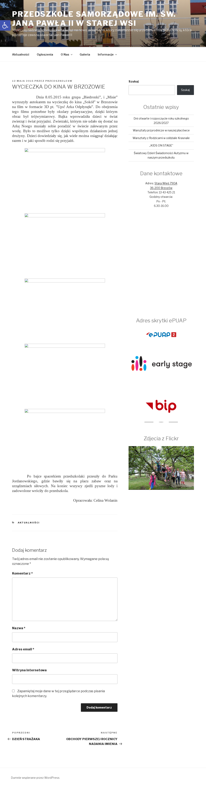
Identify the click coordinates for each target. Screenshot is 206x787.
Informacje (106, 54)
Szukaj (134, 81)
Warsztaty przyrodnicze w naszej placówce (161, 130)
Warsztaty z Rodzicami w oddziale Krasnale (161, 138)
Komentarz (22, 573)
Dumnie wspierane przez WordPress (35, 777)
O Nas (65, 54)
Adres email (23, 649)
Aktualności (20, 54)
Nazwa (18, 628)
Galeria (85, 54)
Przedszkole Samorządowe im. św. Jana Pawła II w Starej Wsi (94, 19)
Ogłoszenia (45, 54)
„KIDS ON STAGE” (161, 145)
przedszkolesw (58, 80)
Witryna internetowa (29, 670)
